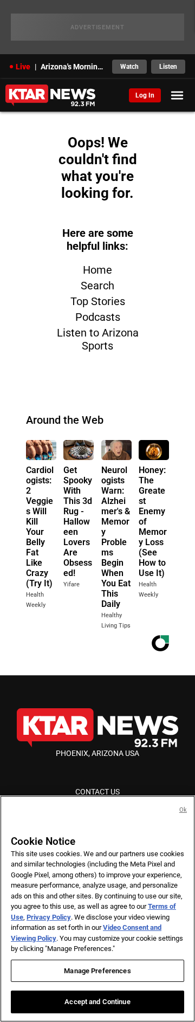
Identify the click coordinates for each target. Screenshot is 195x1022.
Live (23, 66)
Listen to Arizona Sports (98, 339)
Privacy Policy (49, 917)
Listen (168, 66)
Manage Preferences (97, 971)
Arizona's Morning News (73, 66)
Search (97, 285)
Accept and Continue (97, 1002)
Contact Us (97, 791)
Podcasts (97, 317)
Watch (129, 66)
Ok (183, 809)
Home (97, 269)
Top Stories (97, 301)
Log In (144, 95)
